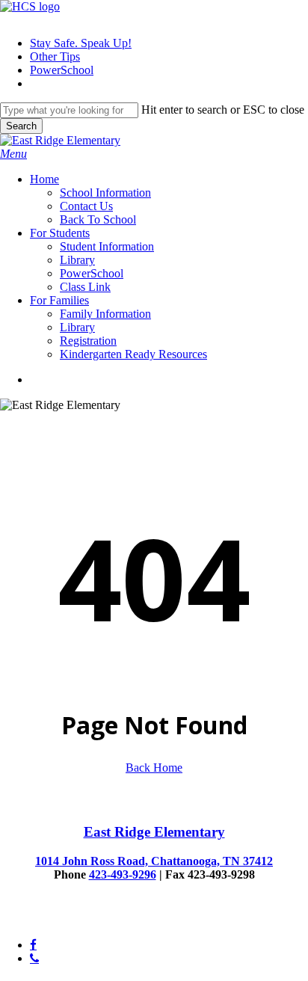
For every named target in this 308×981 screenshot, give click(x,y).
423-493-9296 (122, 874)
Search (21, 126)
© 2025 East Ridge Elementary (73, 919)
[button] (13, 153)
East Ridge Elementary (154, 832)
